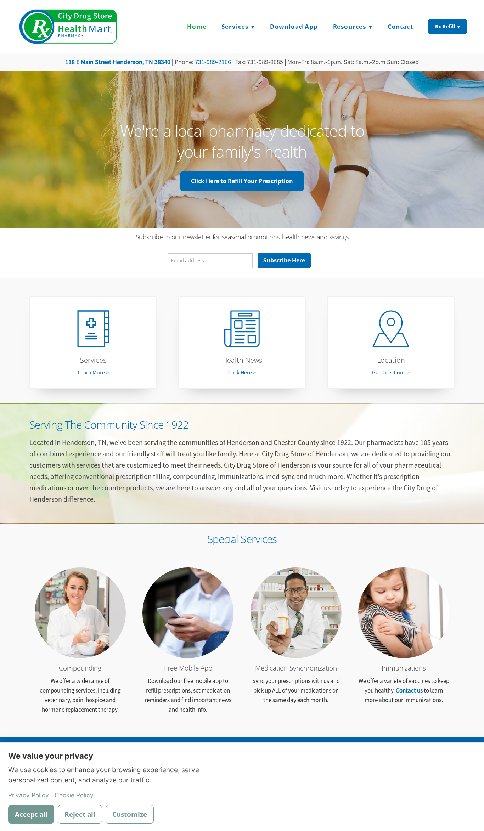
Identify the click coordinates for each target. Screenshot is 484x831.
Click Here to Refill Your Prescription (242, 181)
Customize (129, 814)
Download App (294, 26)
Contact (400, 26)
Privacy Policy (28, 795)
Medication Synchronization (296, 668)
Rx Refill (447, 26)
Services (93, 360)
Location (391, 360)
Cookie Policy (74, 795)
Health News (242, 360)
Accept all (31, 814)
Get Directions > (391, 372)
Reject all (79, 814)
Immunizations (404, 668)
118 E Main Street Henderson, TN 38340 (117, 62)
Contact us (409, 690)
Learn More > (93, 372)
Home (196, 26)
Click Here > (242, 372)
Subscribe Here (284, 260)
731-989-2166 (213, 62)
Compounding (80, 668)
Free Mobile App (188, 668)
